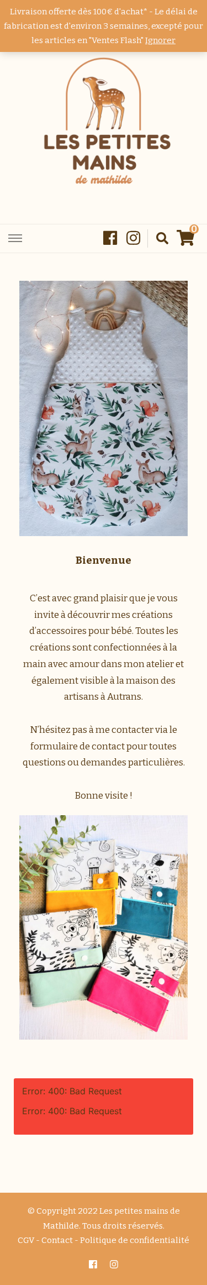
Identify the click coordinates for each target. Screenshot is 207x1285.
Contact (57, 1240)
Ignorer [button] (160, 40)
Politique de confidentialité (134, 1240)
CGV (26, 1240)
